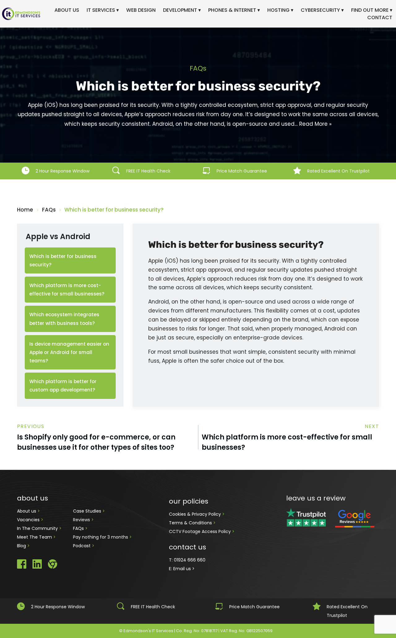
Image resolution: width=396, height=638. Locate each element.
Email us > (184, 569)
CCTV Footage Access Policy (200, 531)
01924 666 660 (189, 560)
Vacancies (29, 520)
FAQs (79, 528)
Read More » (315, 124)
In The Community (38, 528)
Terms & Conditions (191, 523)
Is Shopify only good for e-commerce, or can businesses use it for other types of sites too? (96, 442)
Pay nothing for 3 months (101, 537)
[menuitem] (67, 10)
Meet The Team (35, 537)
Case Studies (87, 511)
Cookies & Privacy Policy (195, 514)
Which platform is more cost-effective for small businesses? (287, 442)
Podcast (82, 546)
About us (27, 511)
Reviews (81, 520)
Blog (22, 546)
